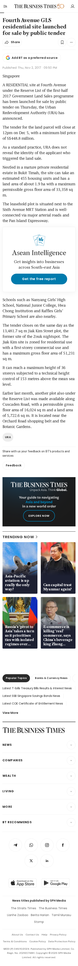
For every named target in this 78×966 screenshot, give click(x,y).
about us (17, 934)
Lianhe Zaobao (17, 915)
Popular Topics (16, 678)
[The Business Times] (35, 6)
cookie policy (37, 941)
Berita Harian (40, 915)
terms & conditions (15, 941)
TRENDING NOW (18, 536)
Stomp (39, 922)
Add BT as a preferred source (35, 58)
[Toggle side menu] (5, 6)
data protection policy (61, 941)
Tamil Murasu (61, 915)
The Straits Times (23, 908)
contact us (32, 934)
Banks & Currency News (51, 678)
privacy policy (58, 934)
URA (8, 437)
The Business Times (53, 908)
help (44, 934)
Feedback (13, 465)
